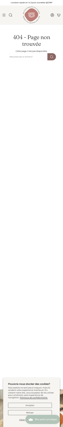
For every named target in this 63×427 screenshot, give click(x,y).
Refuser (30, 412)
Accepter (30, 405)
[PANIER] (59, 15)
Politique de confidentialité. (34, 397)
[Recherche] (51, 56)
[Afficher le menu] (4, 15)
